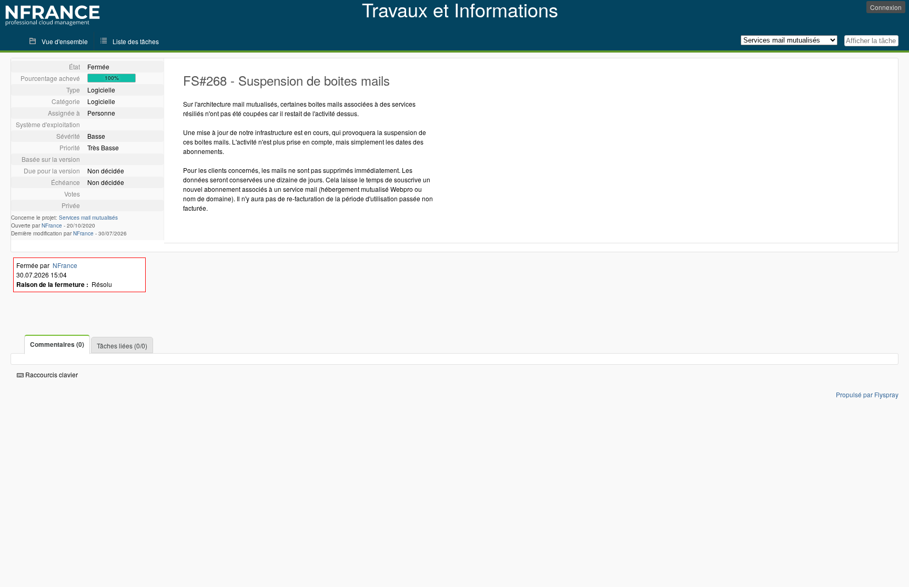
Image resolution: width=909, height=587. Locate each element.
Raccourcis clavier (51, 374)
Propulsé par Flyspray (867, 394)
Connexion (886, 7)
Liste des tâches (136, 41)
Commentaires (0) (57, 344)
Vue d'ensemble (65, 41)
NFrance (52, 225)
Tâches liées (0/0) (122, 345)
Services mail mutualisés (88, 217)
